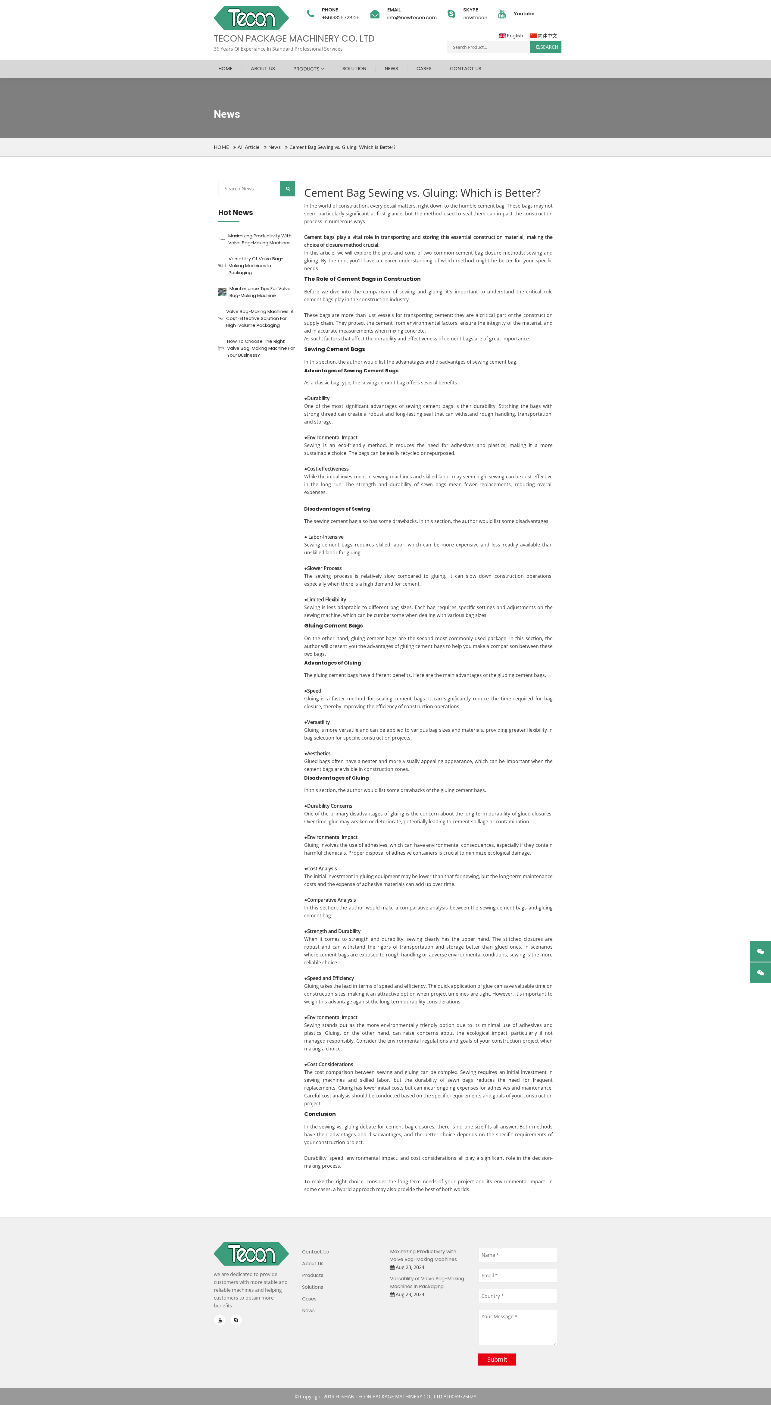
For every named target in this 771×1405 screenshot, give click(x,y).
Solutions (312, 1287)
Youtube (524, 13)
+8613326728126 (341, 17)
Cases (424, 69)
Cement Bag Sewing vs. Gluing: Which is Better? (342, 147)
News (391, 69)
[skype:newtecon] (236, 1320)
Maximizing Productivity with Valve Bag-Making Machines (423, 1255)
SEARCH (549, 47)
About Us (263, 69)
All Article (249, 147)
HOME (221, 147)
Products (306, 69)
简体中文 (547, 35)
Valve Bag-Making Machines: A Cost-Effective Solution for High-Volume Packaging (260, 318)
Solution (354, 69)
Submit (497, 1359)
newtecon (475, 17)
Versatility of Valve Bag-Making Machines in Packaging (256, 265)
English (514, 35)
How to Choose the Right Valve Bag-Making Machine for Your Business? (261, 348)
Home (225, 69)
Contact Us (465, 69)
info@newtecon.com (412, 17)
